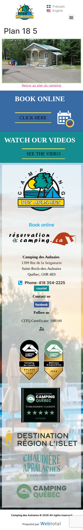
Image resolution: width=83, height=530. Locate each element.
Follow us (41, 312)
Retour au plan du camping (41, 85)
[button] (71, 17)
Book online (41, 225)
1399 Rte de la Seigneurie (41, 263)
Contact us (41, 296)
